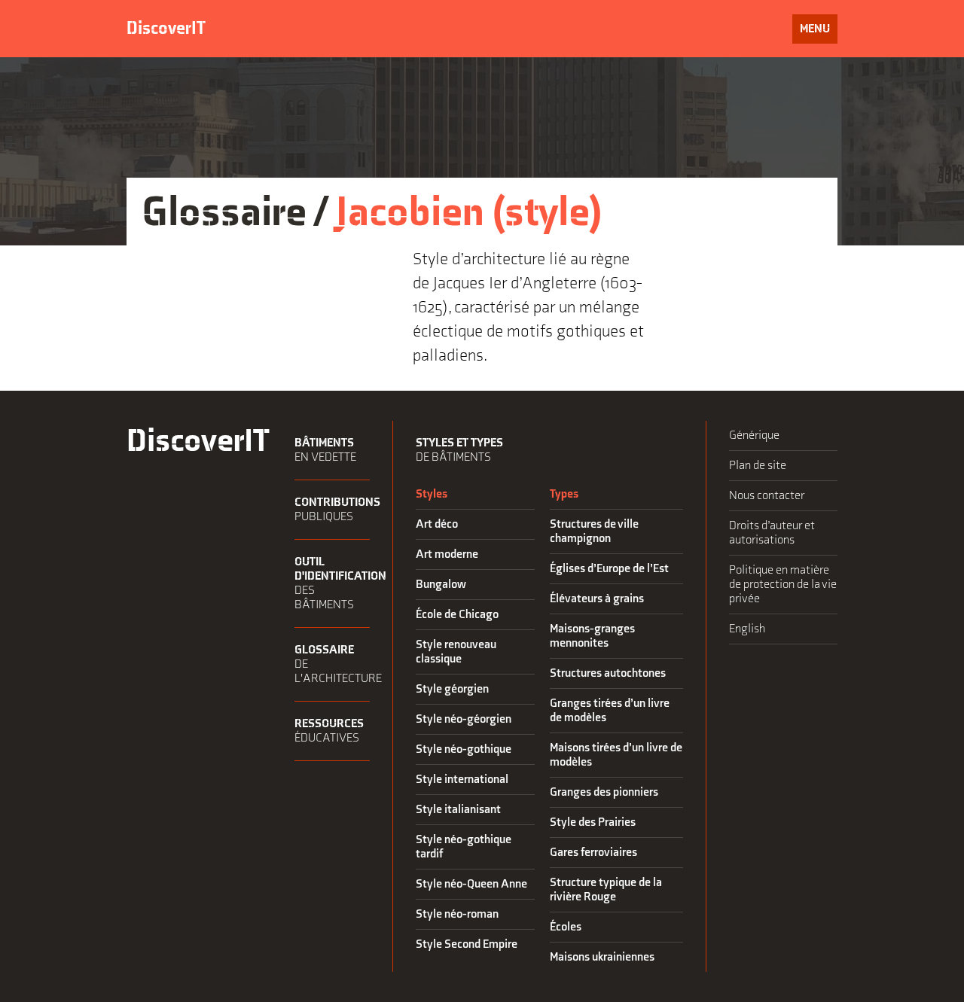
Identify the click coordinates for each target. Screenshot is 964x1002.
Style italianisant (458, 810)
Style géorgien (452, 689)
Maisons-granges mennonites (592, 636)
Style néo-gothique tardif (463, 847)
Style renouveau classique (456, 652)
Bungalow (441, 584)
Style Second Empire (466, 944)
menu (818, 32)
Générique (754, 435)
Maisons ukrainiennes (602, 957)
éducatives (329, 731)
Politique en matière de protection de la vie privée (783, 584)
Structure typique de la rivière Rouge (606, 890)
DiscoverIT (166, 28)
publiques (332, 509)
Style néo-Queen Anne (471, 884)
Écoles (565, 927)
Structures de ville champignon (594, 531)
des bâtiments (332, 583)
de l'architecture (332, 664)
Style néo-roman (457, 914)
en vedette (325, 450)
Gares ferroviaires (593, 852)
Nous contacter (766, 496)
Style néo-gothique (463, 749)
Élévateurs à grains (597, 599)
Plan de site (757, 465)
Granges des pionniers (604, 792)
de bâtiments (459, 450)
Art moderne (447, 554)
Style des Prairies (593, 822)
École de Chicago (457, 615)
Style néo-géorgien (463, 719)
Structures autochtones (608, 673)
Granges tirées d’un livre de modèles (610, 710)
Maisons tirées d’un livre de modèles (616, 755)
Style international (462, 779)
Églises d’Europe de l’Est (609, 569)
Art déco (437, 524)
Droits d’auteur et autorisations (772, 533)
